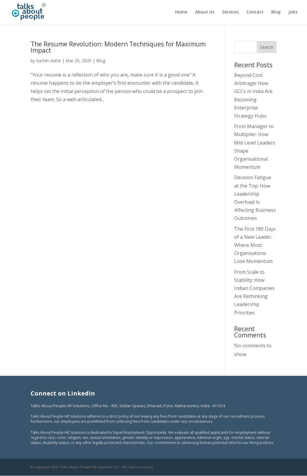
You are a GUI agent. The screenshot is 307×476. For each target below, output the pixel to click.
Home (181, 12)
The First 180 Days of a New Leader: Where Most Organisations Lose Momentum (255, 245)
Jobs (292, 12)
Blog (276, 12)
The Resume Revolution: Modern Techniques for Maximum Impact (118, 47)
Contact (255, 12)
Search (266, 47)
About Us (204, 12)
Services (230, 12)
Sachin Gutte (48, 60)
